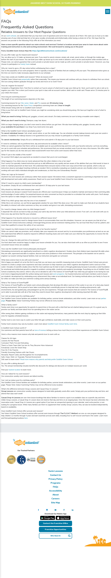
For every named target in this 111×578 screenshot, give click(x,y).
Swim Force (28, 105)
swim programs (58, 274)
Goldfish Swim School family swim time (62, 324)
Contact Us (55, 475)
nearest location (14, 370)
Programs (55, 483)
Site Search (55, 536)
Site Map (55, 502)
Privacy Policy (55, 479)
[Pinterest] (64, 510)
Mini (22, 103)
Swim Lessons (55, 471)
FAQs (55, 486)
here (26, 418)
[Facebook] (38, 510)
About (55, 494)
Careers (55, 498)
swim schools (11, 36)
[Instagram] (47, 510)
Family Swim (25, 64)
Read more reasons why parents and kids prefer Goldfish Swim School (46, 359)
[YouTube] (55, 510)
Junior (26, 103)
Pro (39, 103)
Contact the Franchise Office (55, 523)
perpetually (26, 79)
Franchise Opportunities (55, 529)
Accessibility (55, 490)
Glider (31, 103)
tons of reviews (40, 330)
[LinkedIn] (72, 510)
